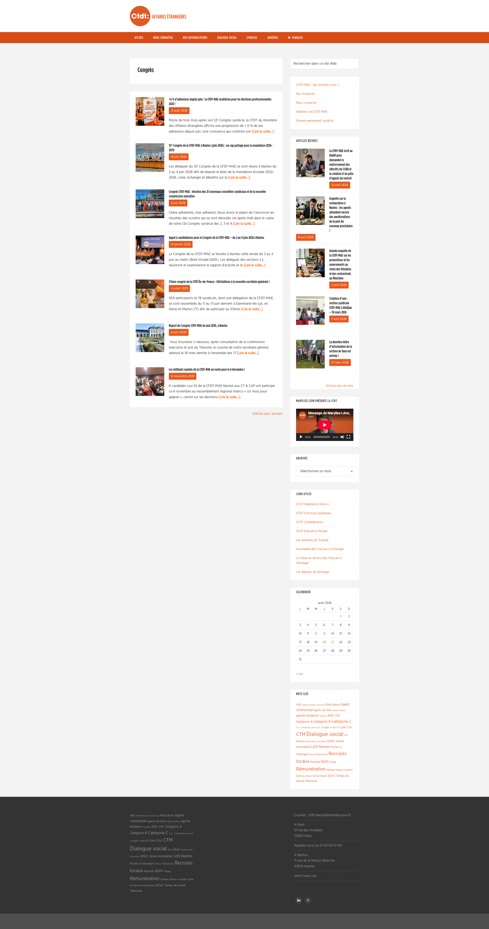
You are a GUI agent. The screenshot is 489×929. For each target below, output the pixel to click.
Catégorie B (322, 722)
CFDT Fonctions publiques (313, 513)
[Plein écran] (348, 437)
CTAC (350, 727)
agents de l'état (323, 710)
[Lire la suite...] (263, 131)
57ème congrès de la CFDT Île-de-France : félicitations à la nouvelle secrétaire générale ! (219, 282)
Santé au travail (304, 776)
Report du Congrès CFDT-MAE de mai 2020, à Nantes (198, 326)
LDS (314, 747)
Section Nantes (319, 776)
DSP (346, 735)
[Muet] (342, 437)
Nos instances (305, 93)
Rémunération (311, 769)
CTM (301, 734)
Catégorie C (341, 722)
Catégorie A (304, 721)
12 (316, 633)
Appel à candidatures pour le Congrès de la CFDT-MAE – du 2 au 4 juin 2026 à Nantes (216, 238)
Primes (312, 754)
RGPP (325, 761)
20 (324, 642)
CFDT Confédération (309, 522)
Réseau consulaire (344, 770)
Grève (340, 741)
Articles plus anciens (267, 414)
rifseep (333, 762)
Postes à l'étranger (142, 863)
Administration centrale (313, 705)
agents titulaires (307, 715)
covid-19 (334, 727)
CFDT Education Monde (311, 531)
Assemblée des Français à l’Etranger (320, 549)
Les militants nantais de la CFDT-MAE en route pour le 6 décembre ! (207, 369)
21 (332, 642)
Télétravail (311, 781)
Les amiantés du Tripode (312, 540)
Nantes (324, 747)
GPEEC (331, 741)
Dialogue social (324, 734)
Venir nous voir (305, 876)
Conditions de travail (310, 728)
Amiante (323, 716)
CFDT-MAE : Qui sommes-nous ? (317, 84)
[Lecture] (301, 437)
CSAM (342, 727)
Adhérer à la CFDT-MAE (311, 111)
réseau (330, 769)
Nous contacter (306, 102)
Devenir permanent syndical (314, 120)
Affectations (332, 704)
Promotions (322, 754)
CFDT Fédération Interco (312, 504)
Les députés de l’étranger (313, 572)
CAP (337, 715)
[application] (324, 425)
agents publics (339, 710)
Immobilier (303, 747)
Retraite (315, 762)
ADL (299, 704)
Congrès (325, 727)
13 (324, 633)
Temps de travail (175, 885)
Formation (321, 741)
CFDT (140, 16)
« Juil (299, 673)
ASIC (330, 715)
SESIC (332, 775)
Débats (300, 741)
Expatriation (310, 741)
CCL (298, 728)
